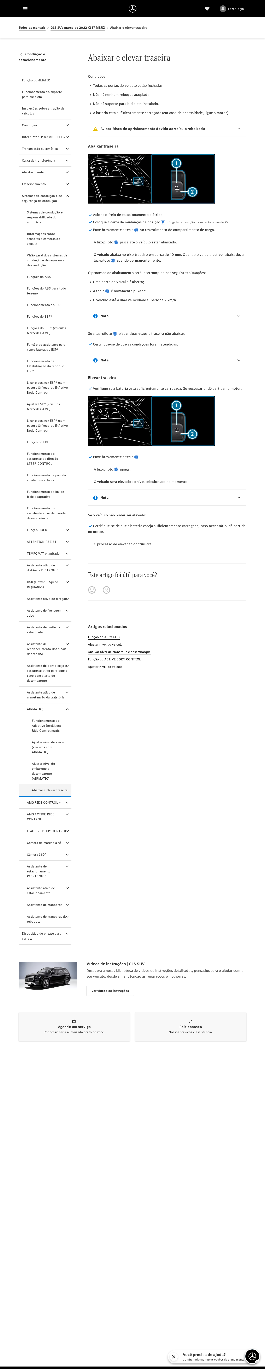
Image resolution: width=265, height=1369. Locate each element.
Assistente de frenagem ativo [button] (44, 613)
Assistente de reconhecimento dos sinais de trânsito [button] (46, 649)
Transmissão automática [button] (40, 149)
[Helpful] (92, 590)
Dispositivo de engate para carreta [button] (41, 936)
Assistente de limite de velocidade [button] (43, 629)
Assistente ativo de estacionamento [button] (41, 890)
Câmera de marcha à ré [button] (44, 843)
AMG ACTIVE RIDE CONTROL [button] (41, 816)
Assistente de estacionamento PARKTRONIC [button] (39, 871)
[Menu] (25, 8)
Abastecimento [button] (33, 172)
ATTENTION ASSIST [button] (42, 542)
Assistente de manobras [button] (44, 905)
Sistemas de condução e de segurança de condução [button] (42, 198)
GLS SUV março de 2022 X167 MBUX (78, 27)
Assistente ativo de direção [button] (47, 599)
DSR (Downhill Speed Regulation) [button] (42, 584)
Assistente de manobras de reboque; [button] (47, 919)
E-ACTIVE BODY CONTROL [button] (47, 831)
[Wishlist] (207, 8)
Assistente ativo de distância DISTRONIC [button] (43, 567)
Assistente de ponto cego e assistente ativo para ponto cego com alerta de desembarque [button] (47, 673)
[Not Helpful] (106, 590)
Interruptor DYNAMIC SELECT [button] (44, 137)
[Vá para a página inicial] (132, 8)
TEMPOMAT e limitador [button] (44, 553)
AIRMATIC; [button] (35, 709)
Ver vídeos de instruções (110, 991)
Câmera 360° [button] (36, 854)
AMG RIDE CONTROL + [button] (44, 802)
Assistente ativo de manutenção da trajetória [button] (46, 694)
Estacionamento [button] (34, 184)
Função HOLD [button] (37, 530)
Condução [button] (29, 125)
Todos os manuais (32, 27)
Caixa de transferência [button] (38, 160)
